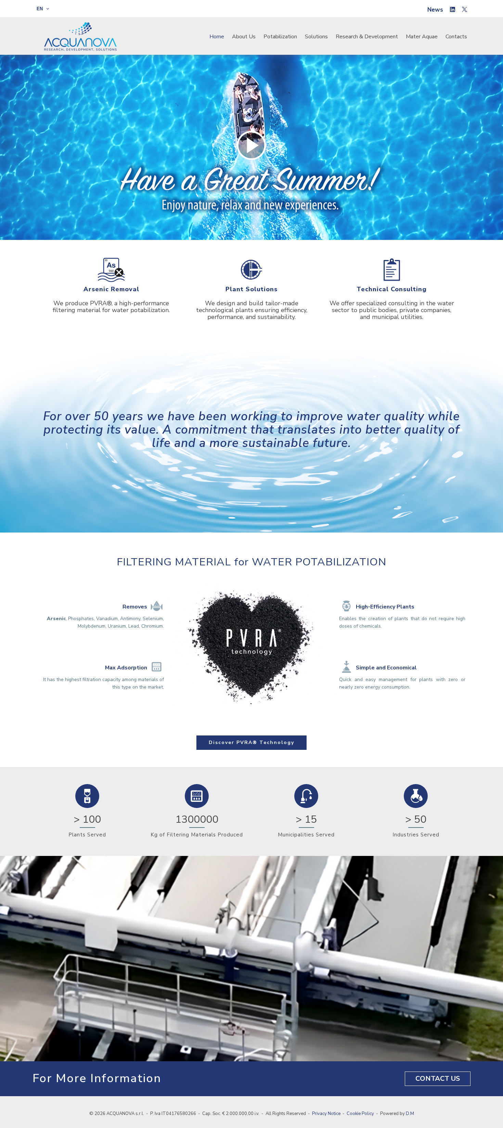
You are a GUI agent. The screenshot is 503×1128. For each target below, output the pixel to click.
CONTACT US (437, 1078)
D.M (410, 1114)
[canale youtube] (464, 9)
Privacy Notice (326, 1114)
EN (40, 8)
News (435, 10)
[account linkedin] (453, 9)
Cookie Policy (360, 1114)
